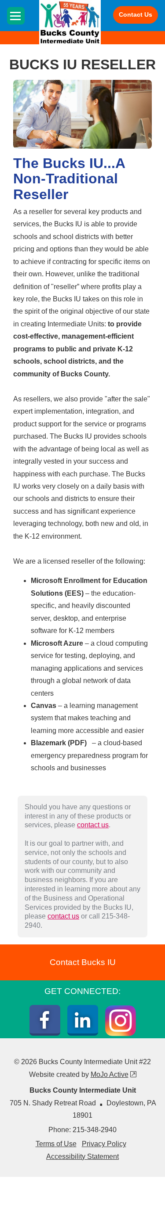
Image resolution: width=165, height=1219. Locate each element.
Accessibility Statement (82, 1156)
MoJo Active (113, 1074)
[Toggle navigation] (16, 16)
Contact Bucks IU (83, 962)
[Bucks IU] (70, 22)
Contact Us (135, 14)
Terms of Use (56, 1144)
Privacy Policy (104, 1144)
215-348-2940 (95, 1129)
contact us (93, 825)
